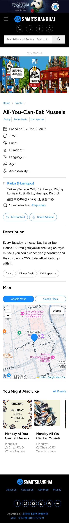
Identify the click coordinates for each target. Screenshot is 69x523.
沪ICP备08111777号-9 (31, 517)
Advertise (43, 489)
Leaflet (42, 377)
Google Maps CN (56, 377)
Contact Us (27, 489)
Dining (7, 119)
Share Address (45, 217)
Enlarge (56, 310)
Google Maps (18, 299)
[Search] (58, 39)
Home (6, 103)
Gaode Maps (50, 299)
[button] (34, 338)
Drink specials (37, 119)
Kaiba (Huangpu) (20, 183)
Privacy (57, 489)
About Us (11, 489)
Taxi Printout (18, 217)
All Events (59, 391)
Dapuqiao (39, 205)
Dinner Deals (20, 119)
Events (18, 103)
